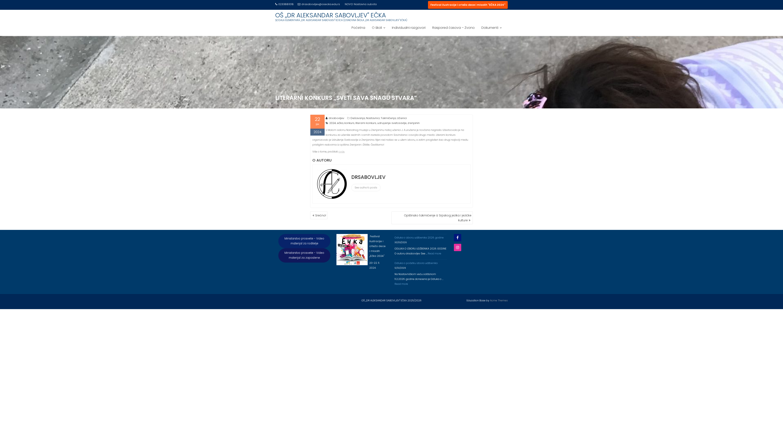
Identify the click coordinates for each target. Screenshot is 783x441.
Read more (434, 253)
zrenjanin (414, 123)
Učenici (402, 118)
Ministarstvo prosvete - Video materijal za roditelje (304, 241)
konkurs (349, 123)
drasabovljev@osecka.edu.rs (320, 4)
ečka (340, 123)
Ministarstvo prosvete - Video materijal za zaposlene (304, 255)
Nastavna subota (365, 4)
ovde (341, 151)
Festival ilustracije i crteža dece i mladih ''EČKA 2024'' (467, 5)
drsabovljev (336, 118)
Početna (358, 27)
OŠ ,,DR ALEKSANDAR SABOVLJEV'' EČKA (330, 15)
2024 (332, 123)
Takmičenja (388, 118)
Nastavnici (373, 118)
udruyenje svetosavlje (392, 123)
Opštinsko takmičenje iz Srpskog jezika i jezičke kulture (437, 217)
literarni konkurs (365, 123)
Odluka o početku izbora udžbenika (416, 263)
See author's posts (366, 187)
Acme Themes (499, 300)
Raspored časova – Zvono (453, 27)
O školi (377, 27)
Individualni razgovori (409, 27)
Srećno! (320, 215)
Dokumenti (489, 27)
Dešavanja (358, 118)
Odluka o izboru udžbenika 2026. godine (419, 237)
